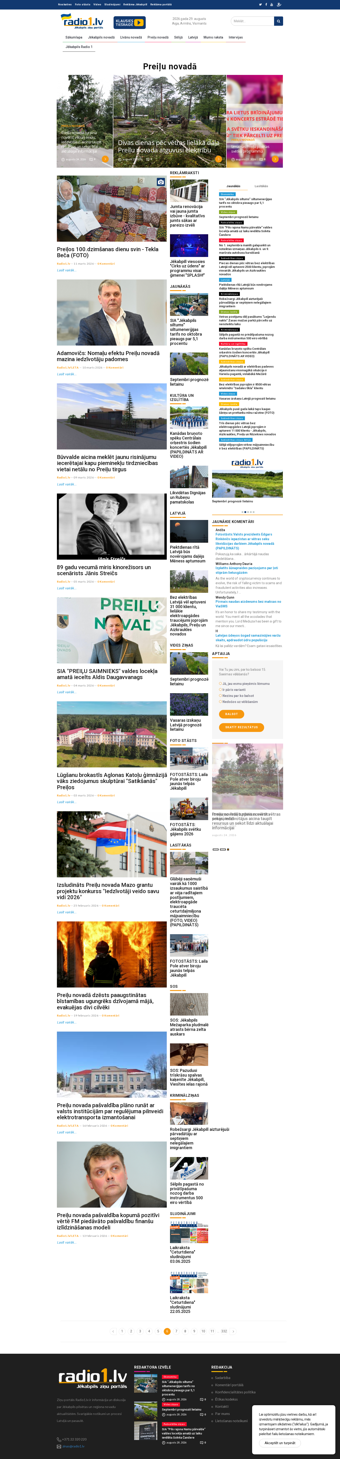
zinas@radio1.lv (73, 1446)
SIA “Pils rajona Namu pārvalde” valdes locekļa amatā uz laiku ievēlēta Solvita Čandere (245, 231)
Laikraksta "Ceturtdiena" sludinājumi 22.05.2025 (182, 1304)
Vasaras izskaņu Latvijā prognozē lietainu (186, 725)
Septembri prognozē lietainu (189, 382)
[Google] (271, 4)
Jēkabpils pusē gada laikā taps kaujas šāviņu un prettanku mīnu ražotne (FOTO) (246, 410)
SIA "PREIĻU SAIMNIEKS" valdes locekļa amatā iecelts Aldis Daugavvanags (107, 674)
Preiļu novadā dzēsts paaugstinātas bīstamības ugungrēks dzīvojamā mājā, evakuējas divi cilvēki (105, 1001)
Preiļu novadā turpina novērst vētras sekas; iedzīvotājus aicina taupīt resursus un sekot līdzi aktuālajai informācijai (81, 142)
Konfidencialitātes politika (235, 1392)
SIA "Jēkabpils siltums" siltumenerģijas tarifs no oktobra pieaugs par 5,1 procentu (186, 332)
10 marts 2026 (92, 367)
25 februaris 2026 (86, 905)
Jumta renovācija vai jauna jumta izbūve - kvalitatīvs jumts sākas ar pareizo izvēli (187, 215)
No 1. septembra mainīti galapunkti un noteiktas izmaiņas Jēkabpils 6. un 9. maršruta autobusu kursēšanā (244, 249)
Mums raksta (213, 37)
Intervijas (236, 37)
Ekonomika (227, 194)
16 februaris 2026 (94, 1125)
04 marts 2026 (84, 685)
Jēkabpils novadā (101, 37)
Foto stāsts (83, 4)
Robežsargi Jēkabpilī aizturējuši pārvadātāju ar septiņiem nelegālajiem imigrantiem (245, 302)
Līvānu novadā (131, 37)
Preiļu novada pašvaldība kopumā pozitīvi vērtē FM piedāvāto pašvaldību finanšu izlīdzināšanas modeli (108, 1221)
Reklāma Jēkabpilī (135, 4)
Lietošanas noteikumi (231, 1421)
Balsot (231, 714)
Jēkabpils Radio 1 (79, 47)
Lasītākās (261, 186)
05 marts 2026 (84, 581)
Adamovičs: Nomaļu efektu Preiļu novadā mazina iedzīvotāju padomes (108, 356)
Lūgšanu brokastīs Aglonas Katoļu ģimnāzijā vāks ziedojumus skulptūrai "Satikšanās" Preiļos (112, 781)
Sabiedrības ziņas (232, 258)
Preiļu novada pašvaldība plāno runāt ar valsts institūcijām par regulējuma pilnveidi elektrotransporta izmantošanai (110, 1111)
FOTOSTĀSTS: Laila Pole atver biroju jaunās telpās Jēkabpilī (189, 781)
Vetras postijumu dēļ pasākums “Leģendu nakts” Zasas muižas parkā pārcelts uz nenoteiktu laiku (247, 320)
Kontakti (222, 1406)
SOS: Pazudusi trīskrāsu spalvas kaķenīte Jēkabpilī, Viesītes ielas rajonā (189, 1077)
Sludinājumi (112, 4)
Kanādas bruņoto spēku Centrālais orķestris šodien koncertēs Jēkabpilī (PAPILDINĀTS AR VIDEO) (188, 445)
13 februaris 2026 (94, 1236)
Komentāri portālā (229, 1385)
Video (97, 4)
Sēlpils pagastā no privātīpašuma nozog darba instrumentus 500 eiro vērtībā (187, 1193)
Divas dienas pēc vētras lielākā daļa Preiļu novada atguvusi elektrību (168, 146)
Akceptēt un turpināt (280, 1443)
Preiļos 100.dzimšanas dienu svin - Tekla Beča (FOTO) (107, 252)
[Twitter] (260, 4)
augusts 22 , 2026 (224, 825)
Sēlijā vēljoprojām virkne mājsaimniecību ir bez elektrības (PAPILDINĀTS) (246, 446)
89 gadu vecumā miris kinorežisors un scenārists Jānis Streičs (104, 570)
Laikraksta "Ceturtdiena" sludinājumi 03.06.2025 (182, 1254)
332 (224, 1331)
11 (212, 1331)
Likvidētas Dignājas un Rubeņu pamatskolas (188, 497)
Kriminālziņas (229, 294)
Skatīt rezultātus (241, 727)
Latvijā (193, 37)
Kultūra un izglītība (233, 344)
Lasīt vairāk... (67, 270)
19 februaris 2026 (86, 1015)
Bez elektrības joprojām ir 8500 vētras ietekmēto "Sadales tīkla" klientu (245, 386)
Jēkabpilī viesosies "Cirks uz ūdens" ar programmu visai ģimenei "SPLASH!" (187, 268)
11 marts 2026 (84, 263)
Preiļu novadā (158, 37)
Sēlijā (178, 37)
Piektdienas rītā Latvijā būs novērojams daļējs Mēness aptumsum (187, 554)
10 (203, 1331)
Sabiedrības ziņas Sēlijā (236, 440)
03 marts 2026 (84, 795)
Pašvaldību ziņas (231, 222)
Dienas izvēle (229, 312)
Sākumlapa (73, 37)
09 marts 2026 (84, 477)
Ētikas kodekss (226, 1399)
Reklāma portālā (161, 4)
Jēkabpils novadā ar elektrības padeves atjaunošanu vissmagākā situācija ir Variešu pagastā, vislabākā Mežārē (246, 370)
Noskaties (65, 4)
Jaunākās (233, 186)
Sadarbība (222, 1378)
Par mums (222, 1413)
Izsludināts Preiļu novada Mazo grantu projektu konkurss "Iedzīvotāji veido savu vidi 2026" (108, 891)
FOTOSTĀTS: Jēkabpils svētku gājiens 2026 (185, 829)
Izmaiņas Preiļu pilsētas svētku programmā (250, 149)
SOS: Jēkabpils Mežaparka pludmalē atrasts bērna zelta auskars (189, 1027)
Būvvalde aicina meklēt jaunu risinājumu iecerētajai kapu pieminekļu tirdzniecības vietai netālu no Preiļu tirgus (107, 463)
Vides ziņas (228, 212)
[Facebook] (266, 4)
